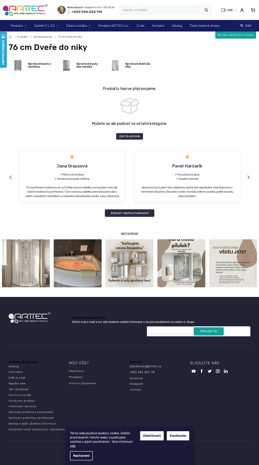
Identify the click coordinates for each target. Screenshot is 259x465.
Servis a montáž (20, 394)
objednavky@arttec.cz (145, 366)
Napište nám (17, 383)
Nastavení (81, 456)
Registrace (76, 370)
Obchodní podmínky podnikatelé (31, 412)
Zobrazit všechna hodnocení (130, 213)
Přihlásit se (208, 331)
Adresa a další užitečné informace (32, 423)
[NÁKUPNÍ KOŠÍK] (252, 10)
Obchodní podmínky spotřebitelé (31, 417)
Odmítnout (152, 436)
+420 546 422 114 (142, 372)
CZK (230, 10)
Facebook (136, 378)
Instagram (136, 383)
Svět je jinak (17, 377)
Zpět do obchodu (129, 136)
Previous (11, 177)
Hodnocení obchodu (22, 406)
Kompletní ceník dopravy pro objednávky (37, 429)
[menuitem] (18, 25)
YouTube (135, 389)
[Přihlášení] (241, 10)
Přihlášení (75, 377)
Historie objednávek (82, 383)
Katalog (14, 366)
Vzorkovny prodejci (22, 400)
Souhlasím (178, 436)
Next (249, 177)
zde (72, 446)
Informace (16, 371)
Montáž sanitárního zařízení (235, 35)
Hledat (206, 10)
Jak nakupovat (19, 389)
